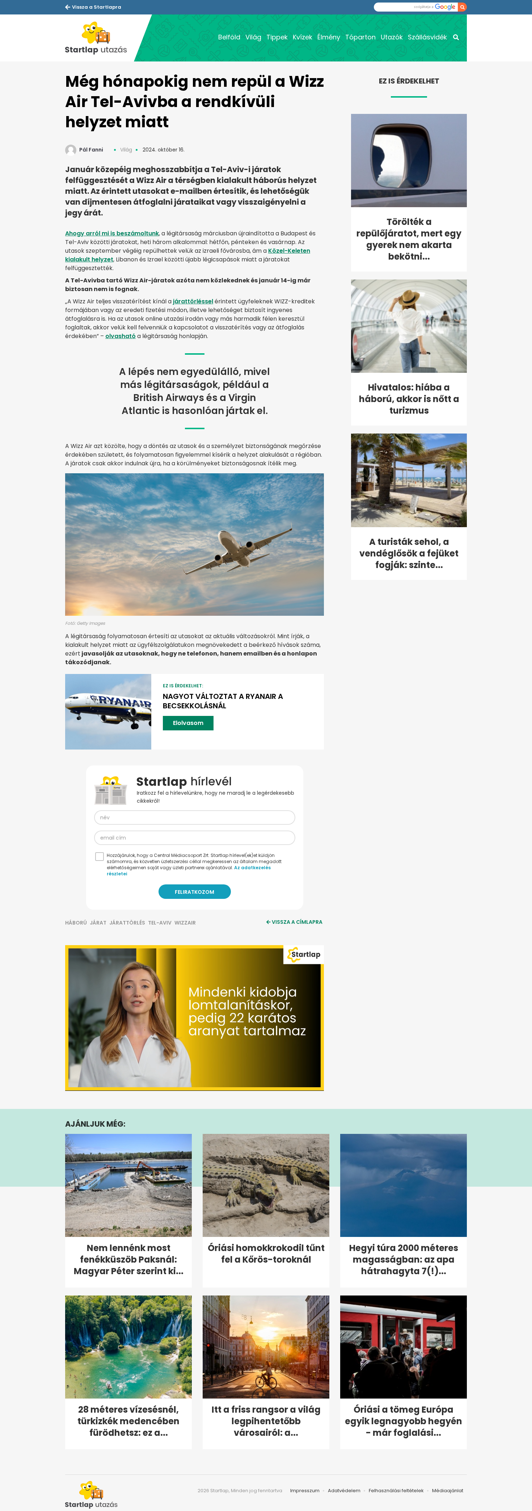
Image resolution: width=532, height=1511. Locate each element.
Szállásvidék (427, 37)
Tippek (277, 37)
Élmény (328, 37)
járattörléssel (193, 301)
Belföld (229, 37)
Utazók (392, 37)
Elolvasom (188, 723)
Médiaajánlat (447, 1490)
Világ (253, 37)
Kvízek (302, 37)
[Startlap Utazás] (99, 37)
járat (98, 922)
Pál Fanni (91, 149)
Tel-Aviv (160, 922)
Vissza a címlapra (297, 922)
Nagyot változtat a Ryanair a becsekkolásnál (223, 701)
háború (76, 922)
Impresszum (305, 1490)
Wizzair (185, 922)
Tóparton (360, 37)
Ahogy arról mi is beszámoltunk (112, 233)
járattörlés (127, 922)
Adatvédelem (344, 1490)
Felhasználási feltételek (396, 1490)
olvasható (120, 336)
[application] (194, 1017)
